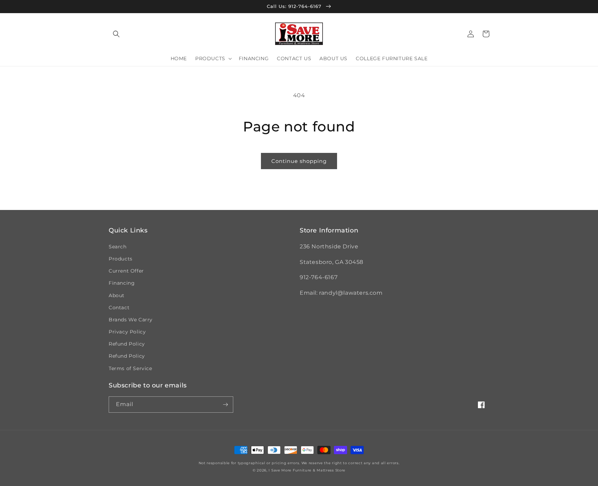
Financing (122, 283)
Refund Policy (127, 344)
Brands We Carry (131, 320)
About (117, 295)
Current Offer (126, 271)
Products (121, 259)
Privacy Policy (127, 332)
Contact (119, 307)
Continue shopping (299, 161)
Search (118, 247)
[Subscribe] (225, 404)
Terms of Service (130, 368)
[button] (116, 34)
